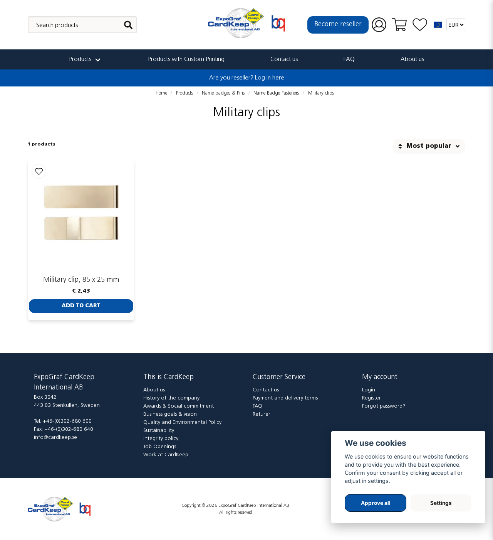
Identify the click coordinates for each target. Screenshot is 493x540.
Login (368, 390)
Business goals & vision (170, 414)
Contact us (284, 59)
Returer (261, 414)
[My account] (379, 25)
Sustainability (158, 430)
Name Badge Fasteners (276, 93)
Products (80, 59)
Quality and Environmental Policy (182, 422)
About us (412, 59)
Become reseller (338, 24)
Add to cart (81, 306)
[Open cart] (399, 24)
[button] (438, 24)
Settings (441, 503)
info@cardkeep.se (55, 437)
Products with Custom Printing (186, 59)
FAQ (349, 59)
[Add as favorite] (419, 25)
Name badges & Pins (223, 93)
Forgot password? (383, 406)
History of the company (171, 398)
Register (371, 398)
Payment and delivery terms (285, 398)
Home (161, 93)
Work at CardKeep (165, 455)
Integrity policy (160, 439)
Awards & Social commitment (178, 406)
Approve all (376, 503)
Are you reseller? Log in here (246, 78)
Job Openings (159, 447)
